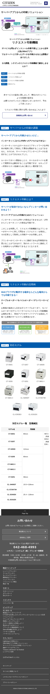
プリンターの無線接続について (13, 627)
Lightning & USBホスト (11, 641)
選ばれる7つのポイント (11, 625)
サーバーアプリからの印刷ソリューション (17, 645)
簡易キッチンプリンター (11, 621)
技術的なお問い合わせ (24, 115)
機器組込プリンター (10, 577)
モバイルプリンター (10, 575)
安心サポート (7, 595)
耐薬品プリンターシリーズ (12, 613)
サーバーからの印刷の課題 (13, 73)
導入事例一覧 (7, 610)
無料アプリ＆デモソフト (11, 647)
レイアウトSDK (8, 652)
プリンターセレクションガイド (13, 619)
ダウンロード (7, 593)
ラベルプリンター (9, 573)
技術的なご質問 (25, 537)
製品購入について (25, 531)
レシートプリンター (10, 571)
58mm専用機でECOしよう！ (12, 629)
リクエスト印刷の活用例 (13, 80)
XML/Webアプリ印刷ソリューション (15, 643)
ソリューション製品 (10, 582)
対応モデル (8, 84)
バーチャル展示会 (9, 631)
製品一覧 (6, 584)
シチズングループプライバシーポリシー (15, 677)
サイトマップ (7, 666)
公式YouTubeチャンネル (11, 657)
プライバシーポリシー (10, 682)
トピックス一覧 (8, 603)
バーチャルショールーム (11, 634)
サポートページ (8, 591)
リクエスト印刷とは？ (12, 77)
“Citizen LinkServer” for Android (13, 650)
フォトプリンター (9, 579)
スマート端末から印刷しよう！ (13, 623)
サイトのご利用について (10, 671)
